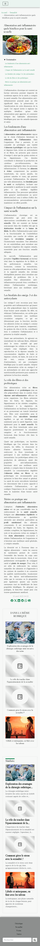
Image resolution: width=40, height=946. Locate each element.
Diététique (19, 923)
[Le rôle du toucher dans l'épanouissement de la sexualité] (20, 666)
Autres (18, 934)
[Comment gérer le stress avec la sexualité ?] (20, 697)
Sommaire (11, 59)
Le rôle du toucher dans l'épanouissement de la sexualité (20, 680)
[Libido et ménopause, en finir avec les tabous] (20, 727)
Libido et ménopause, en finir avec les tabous (20, 742)
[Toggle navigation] (5, 3)
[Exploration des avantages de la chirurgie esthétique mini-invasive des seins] (20, 633)
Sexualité (13, 12)
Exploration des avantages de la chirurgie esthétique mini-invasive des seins (20, 648)
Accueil (4, 12)
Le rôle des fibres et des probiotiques (16, 78)
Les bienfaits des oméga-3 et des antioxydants (19, 74)
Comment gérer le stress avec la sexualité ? (20, 711)
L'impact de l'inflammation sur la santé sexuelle (20, 70)
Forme (18, 930)
